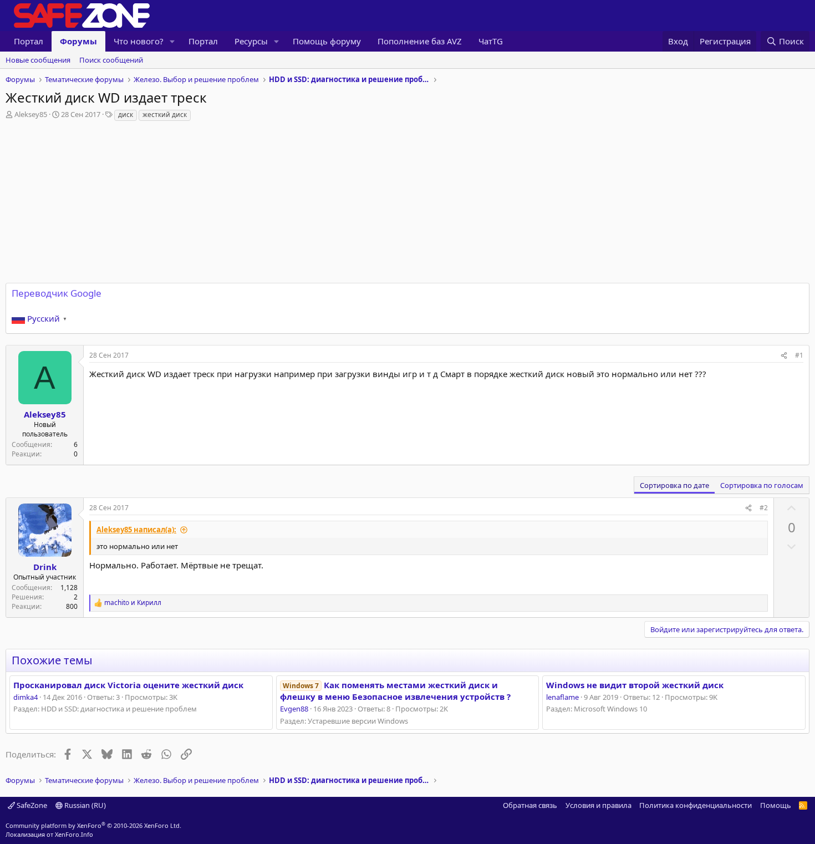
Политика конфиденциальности (695, 805)
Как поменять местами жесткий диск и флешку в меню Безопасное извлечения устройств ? (395, 690)
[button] (172, 41)
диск (125, 114)
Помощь (775, 805)
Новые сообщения (38, 60)
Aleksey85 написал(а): (136, 530)
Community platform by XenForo (93, 825)
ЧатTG (490, 41)
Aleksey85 (30, 114)
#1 (799, 355)
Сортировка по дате (674, 485)
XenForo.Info (74, 834)
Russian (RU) (84, 805)
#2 (764, 507)
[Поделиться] (784, 355)
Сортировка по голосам (761, 485)
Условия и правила (598, 805)
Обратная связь (530, 805)
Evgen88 (294, 709)
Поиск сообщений (111, 60)
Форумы (78, 41)
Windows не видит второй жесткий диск (635, 684)
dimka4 (25, 697)
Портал (28, 41)
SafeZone (31, 805)
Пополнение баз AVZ (420, 41)
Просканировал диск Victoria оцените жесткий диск (128, 684)
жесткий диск (164, 114)
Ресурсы (251, 41)
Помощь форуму (327, 41)
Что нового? (139, 41)
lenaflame (562, 697)
